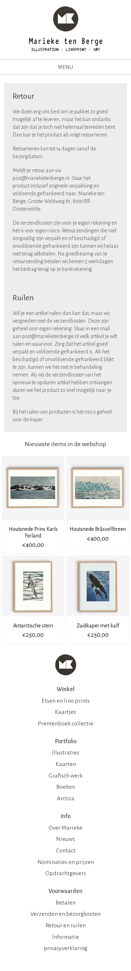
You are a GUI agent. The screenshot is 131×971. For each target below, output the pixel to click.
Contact (65, 850)
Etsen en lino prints (66, 701)
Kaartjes (65, 712)
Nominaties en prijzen (65, 862)
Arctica (65, 798)
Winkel (65, 689)
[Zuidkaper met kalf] (98, 618)
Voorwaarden (65, 891)
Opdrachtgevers (65, 873)
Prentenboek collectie (65, 723)
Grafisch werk (65, 776)
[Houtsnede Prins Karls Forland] (33, 522)
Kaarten (66, 764)
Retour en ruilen (65, 925)
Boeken (65, 787)
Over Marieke (65, 828)
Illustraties (65, 753)
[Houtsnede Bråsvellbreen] (98, 522)
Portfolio (66, 741)
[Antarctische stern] (33, 618)
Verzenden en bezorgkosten (65, 914)
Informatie (65, 937)
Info (65, 816)
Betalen (65, 903)
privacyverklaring (65, 948)
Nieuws (65, 839)
